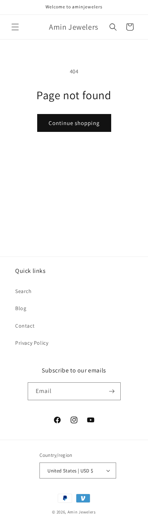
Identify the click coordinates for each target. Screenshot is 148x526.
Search (23, 291)
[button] (15, 27)
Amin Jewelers (82, 512)
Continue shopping (74, 123)
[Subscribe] (112, 391)
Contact (25, 325)
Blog (20, 308)
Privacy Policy (31, 342)
